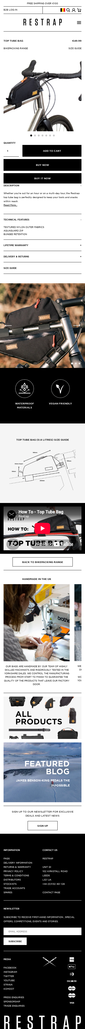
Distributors (12, 879)
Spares (8, 892)
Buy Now (42, 164)
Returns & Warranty (17, 866)
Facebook (10, 967)
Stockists (10, 883)
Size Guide (74, 48)
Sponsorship (12, 1001)
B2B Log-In (10, 9)
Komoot (9, 988)
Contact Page (51, 892)
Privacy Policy (13, 871)
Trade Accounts (14, 887)
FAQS (7, 858)
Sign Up (42, 825)
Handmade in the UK (36, 578)
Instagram (10, 971)
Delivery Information (18, 862)
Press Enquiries (14, 997)
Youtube (9, 980)
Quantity (10, 142)
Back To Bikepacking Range (42, 561)
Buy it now (42, 178)
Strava (8, 984)
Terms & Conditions (16, 875)
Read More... (10, 204)
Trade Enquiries (14, 1005)
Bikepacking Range (16, 48)
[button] (31, 135)
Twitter (9, 975)
